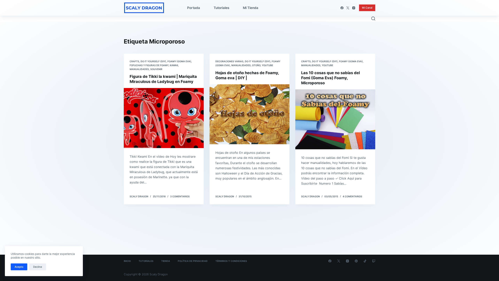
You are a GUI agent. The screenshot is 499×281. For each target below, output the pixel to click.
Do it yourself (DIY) (153, 61)
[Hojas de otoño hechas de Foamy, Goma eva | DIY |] (249, 114)
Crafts (134, 61)
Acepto (19, 266)
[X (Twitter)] (347, 7)
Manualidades (139, 69)
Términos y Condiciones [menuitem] (231, 261)
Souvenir (156, 69)
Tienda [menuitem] (165, 261)
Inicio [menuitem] (127, 261)
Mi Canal (367, 7)
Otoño (256, 65)
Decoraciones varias (229, 61)
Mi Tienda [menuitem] (250, 8)
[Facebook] (342, 7)
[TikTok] (365, 261)
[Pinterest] (356, 261)
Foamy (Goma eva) (179, 61)
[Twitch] (373, 261)
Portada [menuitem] (193, 8)
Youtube (267, 65)
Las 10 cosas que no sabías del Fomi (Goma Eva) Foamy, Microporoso (330, 77)
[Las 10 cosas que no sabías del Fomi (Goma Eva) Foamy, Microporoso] (335, 119)
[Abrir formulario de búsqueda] (373, 18)
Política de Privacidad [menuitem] (193, 261)
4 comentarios (352, 196)
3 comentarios (180, 196)
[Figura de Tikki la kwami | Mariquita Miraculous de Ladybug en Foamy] (164, 118)
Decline (37, 266)
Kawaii (174, 65)
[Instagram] (353, 7)
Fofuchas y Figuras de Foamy (149, 65)
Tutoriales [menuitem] (221, 8)
